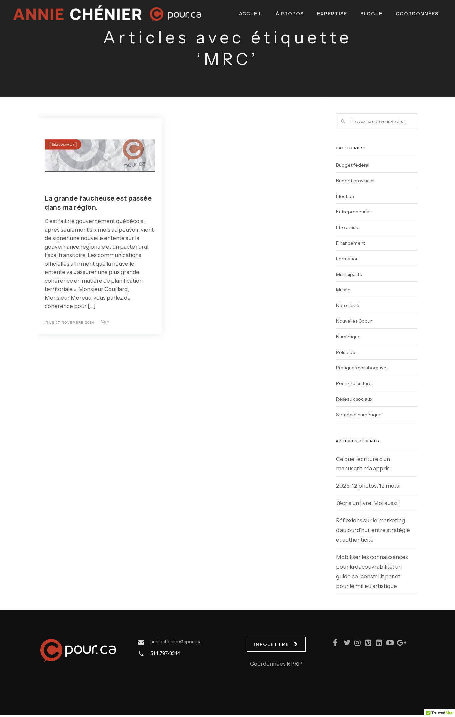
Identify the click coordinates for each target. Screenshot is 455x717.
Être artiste (348, 227)
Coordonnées (417, 14)
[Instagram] (354, 644)
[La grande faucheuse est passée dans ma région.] (100, 148)
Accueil (250, 14)
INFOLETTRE (271, 644)
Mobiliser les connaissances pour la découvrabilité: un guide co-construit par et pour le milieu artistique (372, 571)
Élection (345, 196)
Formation (347, 259)
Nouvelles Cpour (354, 321)
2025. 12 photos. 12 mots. (368, 485)
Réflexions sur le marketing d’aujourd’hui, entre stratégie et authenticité (373, 530)
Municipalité (349, 274)
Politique (345, 352)
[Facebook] (333, 644)
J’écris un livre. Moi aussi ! (368, 503)
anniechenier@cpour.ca (176, 641)
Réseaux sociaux (354, 399)
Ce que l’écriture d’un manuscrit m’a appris (363, 464)
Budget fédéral (352, 165)
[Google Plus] (397, 644)
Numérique (348, 337)
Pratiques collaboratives (362, 368)
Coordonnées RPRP (276, 663)
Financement (350, 243)
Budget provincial (355, 181)
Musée (343, 290)
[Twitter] (344, 644)
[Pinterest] (365, 644)
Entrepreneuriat (353, 212)
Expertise (332, 14)
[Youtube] (386, 644)
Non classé (347, 305)
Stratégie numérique (359, 415)
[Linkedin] (376, 644)
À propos (290, 14)
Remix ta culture (354, 383)
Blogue (371, 14)
